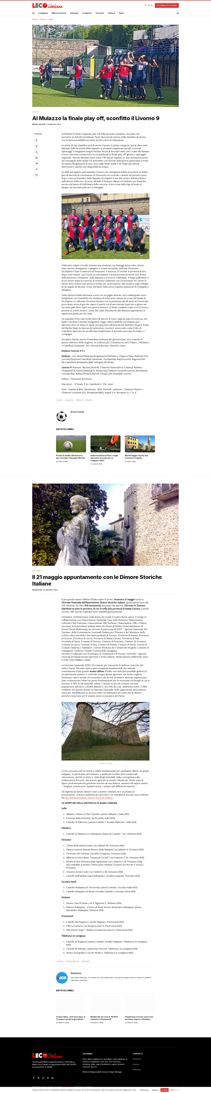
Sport (121, 13)
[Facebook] (36, 140)
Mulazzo (79, 400)
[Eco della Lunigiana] (47, 5)
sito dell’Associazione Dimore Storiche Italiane (89, 797)
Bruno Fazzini (39, 124)
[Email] (36, 174)
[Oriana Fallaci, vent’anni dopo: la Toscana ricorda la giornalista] (71, 1005)
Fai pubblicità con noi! (167, 5)
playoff (88, 400)
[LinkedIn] (36, 157)
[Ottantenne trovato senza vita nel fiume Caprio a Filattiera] (140, 1005)
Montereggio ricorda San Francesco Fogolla (136, 456)
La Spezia (86, 13)
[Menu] (33, 13)
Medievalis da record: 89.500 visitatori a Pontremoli (104, 1018)
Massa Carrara (59, 13)
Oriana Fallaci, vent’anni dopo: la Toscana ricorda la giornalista (70, 1018)
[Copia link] (36, 169)
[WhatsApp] (36, 151)
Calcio (35, 112)
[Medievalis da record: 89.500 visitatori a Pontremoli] (105, 1005)
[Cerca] (177, 13)
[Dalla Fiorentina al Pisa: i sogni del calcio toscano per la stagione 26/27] (105, 443)
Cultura (111, 13)
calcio (59, 400)
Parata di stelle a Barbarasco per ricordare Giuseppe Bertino (70, 456)
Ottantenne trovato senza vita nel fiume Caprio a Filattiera (139, 1018)
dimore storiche (72, 961)
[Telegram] (36, 163)
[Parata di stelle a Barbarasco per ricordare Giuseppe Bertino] (71, 443)
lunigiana (86, 961)
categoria (69, 400)
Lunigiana (43, 13)
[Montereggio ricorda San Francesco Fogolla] (140, 443)
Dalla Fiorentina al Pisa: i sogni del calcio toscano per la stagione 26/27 (104, 458)
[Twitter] (36, 146)
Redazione (37, 590)
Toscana (99, 13)
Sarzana (74, 13)
